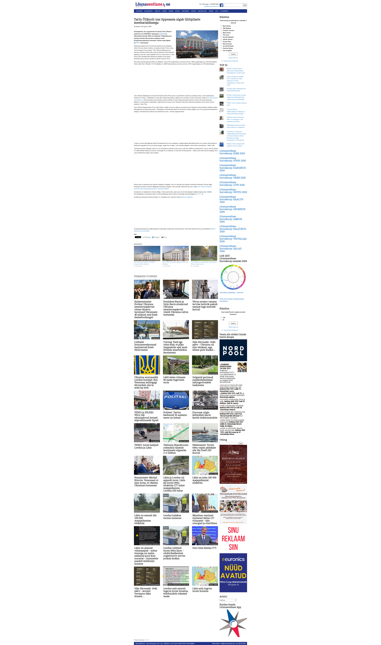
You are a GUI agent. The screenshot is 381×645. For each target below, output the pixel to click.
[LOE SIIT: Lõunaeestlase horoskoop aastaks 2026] (233, 277)
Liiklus (157, 11)
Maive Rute (227, 33)
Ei (223, 320)
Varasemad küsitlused (231, 61)
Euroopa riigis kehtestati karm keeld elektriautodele (236, 89)
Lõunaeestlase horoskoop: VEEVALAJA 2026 (233, 239)
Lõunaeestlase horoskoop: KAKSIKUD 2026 (233, 168)
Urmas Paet (227, 41)
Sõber (211, 11)
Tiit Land (226, 35)
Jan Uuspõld (227, 50)
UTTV (199, 194)
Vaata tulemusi (233, 58)
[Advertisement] (176, 80)
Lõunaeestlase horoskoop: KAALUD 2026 (231, 199)
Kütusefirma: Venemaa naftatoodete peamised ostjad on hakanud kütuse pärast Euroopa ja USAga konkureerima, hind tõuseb (236, 135)
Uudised (139, 11)
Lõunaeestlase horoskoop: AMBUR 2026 (231, 219)
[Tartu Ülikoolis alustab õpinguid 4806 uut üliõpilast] (175, 253)
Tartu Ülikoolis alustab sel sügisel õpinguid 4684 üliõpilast (144, 263)
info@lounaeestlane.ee (211, 6)
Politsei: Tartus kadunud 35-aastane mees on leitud (236, 145)
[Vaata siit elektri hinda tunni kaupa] (233, 351)
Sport (177, 11)
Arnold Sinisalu (228, 46)
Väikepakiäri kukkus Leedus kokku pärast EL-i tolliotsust (236, 126)
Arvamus (185, 11)
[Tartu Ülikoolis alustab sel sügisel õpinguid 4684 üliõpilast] (147, 253)
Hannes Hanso (228, 48)
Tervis (193, 11)
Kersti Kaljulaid (228, 37)
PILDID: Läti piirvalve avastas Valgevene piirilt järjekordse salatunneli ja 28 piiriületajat (236, 97)
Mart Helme (227, 26)
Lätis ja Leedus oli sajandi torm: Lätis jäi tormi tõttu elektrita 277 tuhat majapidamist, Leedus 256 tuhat (235, 80)
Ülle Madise (227, 28)
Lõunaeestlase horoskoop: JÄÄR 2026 (232, 152)
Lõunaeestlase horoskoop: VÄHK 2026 (233, 176)
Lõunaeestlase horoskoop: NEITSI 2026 (233, 191)
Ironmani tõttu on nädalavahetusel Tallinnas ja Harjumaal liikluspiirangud (236, 111)
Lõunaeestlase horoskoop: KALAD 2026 (230, 249)
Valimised (224, 11)
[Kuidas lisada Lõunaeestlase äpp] (233, 624)
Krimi (171, 11)
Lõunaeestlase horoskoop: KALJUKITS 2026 (233, 229)
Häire (164, 11)
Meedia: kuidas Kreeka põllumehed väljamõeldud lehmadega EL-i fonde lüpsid (236, 70)
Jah (224, 317)
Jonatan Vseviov (228, 30)
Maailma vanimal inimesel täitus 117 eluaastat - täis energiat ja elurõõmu (235, 119)
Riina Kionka (227, 44)
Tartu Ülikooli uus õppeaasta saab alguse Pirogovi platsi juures (204, 263)
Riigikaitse (202, 11)
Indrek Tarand (227, 39)
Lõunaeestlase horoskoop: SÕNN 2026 (233, 159)
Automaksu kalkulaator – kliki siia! (231, 292)
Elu (216, 11)
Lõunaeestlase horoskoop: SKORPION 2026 (232, 209)
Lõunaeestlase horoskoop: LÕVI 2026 (232, 183)
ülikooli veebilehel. (187, 197)
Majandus (148, 11)
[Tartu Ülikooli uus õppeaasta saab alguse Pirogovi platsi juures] (204, 253)
